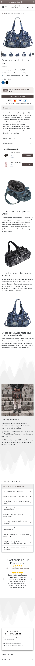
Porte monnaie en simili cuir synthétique (15, 153)
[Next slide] (33, 54)
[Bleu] (3, 82)
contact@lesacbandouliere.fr (14, 643)
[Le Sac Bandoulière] (17, 7)
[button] (5, 7)
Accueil (3, 13)
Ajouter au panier (17, 97)
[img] (17, 566)
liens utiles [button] (6, 659)
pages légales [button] (7, 654)
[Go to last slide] (2, 54)
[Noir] (7, 82)
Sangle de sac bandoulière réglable (15, 162)
